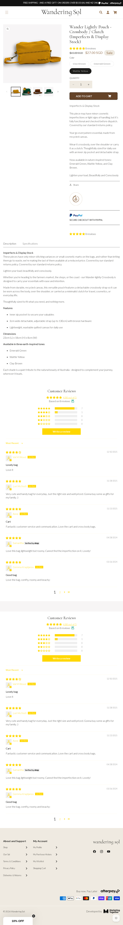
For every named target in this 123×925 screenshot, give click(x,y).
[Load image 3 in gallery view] (37, 91)
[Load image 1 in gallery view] (15, 91)
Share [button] (76, 184)
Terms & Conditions (12, 861)
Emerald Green (104, 64)
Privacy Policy (9, 868)
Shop (5, 847)
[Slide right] (58, 91)
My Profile (37, 847)
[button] (6, 12)
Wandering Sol (18, 911)
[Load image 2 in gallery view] (27, 91)
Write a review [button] (61, 431)
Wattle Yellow (80, 71)
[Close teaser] (33, 916)
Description (9, 243)
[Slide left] (6, 91)
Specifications (30, 243)
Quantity (74, 78)
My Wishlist (38, 861)
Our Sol (6, 854)
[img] (13, 452)
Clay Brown (81, 64)
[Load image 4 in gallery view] (48, 91)
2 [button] (60, 592)
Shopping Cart (39, 868)
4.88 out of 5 (70, 397)
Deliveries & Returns (12, 875)
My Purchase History (42, 854)
